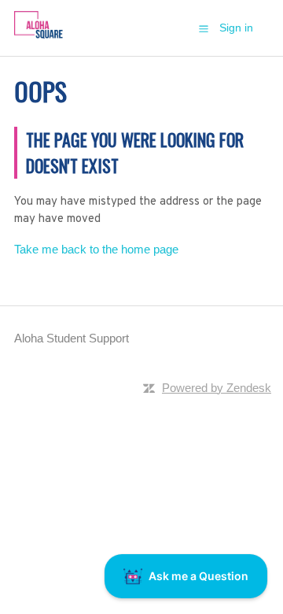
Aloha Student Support (71, 338)
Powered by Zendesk (216, 387)
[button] (203, 28)
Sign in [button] (236, 27)
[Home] (38, 36)
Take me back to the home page (96, 249)
